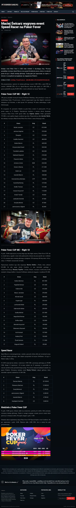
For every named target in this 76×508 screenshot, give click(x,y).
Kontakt (56, 11)
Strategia (42, 11)
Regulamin (43, 498)
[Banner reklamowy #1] (46, 5)
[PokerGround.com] (10, 5)
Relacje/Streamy (25, 11)
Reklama (42, 495)
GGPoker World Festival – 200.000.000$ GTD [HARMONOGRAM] (30, 80)
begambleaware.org (52, 483)
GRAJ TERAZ (71, 77)
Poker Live (49, 11)
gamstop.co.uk (65, 483)
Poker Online (34, 11)
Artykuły (9, 11)
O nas (42, 493)
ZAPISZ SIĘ (70, 498)
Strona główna (3, 17)
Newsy (3, 11)
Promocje (16, 11)
